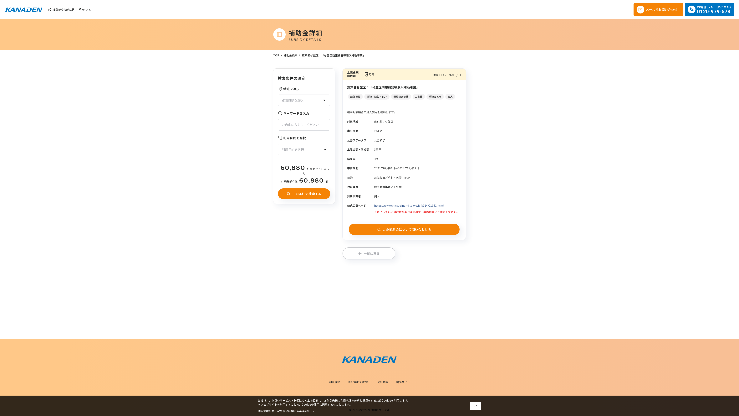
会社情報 (382, 382)
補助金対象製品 (63, 9)
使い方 (86, 9)
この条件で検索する (306, 193)
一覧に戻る (372, 253)
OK (475, 406)
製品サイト (403, 382)
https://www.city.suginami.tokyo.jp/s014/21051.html (409, 205)
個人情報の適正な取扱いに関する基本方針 (284, 411)
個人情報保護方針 (359, 382)
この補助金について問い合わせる (407, 229)
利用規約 (334, 382)
